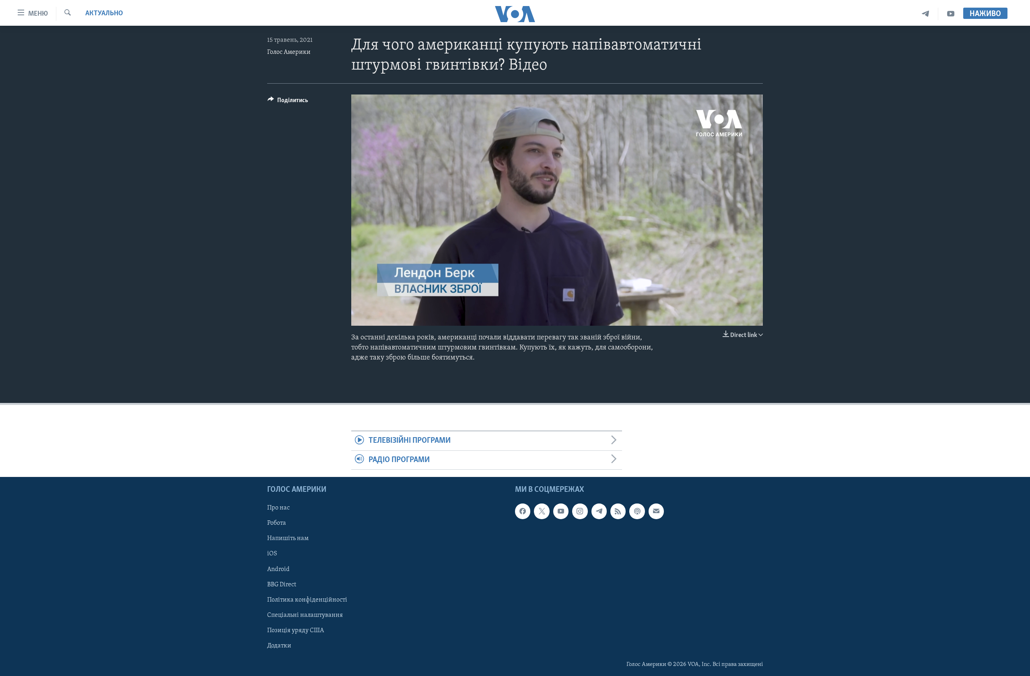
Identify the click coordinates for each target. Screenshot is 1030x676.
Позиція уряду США (295, 630)
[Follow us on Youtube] (561, 511)
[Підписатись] (656, 511)
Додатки (279, 646)
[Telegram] (925, 14)
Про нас (278, 508)
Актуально (104, 13)
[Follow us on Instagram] (579, 511)
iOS (272, 554)
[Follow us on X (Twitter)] (541, 511)
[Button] (288, 102)
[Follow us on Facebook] (522, 511)
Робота (276, 523)
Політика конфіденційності (307, 600)
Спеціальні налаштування (305, 615)
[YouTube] (950, 14)
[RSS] (618, 511)
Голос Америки (289, 52)
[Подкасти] (637, 511)
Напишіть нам (288, 539)
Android (278, 569)
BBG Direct (281, 584)
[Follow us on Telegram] (599, 511)
